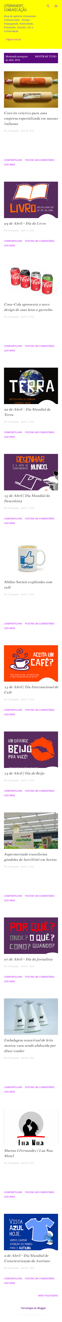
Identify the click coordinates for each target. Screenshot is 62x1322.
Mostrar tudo (45, 56)
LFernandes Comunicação (15, 8)
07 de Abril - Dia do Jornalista (28, 959)
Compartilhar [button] (13, 160)
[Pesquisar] (48, 6)
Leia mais (9, 164)
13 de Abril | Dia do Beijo (24, 773)
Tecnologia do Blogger (33, 1308)
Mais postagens (48, 1295)
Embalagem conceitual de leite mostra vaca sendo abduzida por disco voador (30, 1045)
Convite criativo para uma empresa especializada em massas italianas (31, 118)
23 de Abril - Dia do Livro (25, 223)
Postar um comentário (39, 160)
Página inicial (13, 39)
